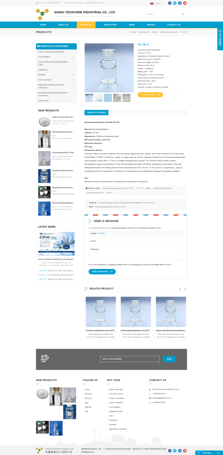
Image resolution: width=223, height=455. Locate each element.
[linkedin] (180, 3)
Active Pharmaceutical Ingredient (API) (53, 63)
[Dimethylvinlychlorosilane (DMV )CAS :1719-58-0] (42, 427)
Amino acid (43, 100)
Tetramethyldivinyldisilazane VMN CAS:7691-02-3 (63, 203)
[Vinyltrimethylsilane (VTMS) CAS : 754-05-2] (69, 395)
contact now (148, 94)
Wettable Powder (115, 411)
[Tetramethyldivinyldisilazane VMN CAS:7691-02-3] (56, 428)
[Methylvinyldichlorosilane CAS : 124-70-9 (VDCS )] (56, 396)
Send (169, 359)
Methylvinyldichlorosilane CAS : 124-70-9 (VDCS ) (63, 132)
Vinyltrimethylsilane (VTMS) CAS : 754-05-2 (63, 152)
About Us (63, 24)
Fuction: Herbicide (116, 403)
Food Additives (114, 407)
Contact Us (173, 24)
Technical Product (116, 394)
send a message (100, 271)
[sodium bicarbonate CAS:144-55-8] (42, 393)
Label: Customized (116, 389)
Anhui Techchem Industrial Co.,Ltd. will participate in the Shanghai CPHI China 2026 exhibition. (56, 259)
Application (110, 24)
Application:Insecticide (117, 429)
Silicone (155, 32)
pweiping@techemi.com (94, 3)
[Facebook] (170, 3)
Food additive (44, 56)
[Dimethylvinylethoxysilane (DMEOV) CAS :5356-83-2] (69, 412)
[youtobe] (184, 3)
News (132, 24)
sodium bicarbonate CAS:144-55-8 (63, 117)
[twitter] (175, 3)
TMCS (111, 416)
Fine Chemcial (143, 32)
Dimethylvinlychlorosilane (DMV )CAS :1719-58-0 (63, 187)
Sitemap (88, 407)
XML (86, 411)
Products (86, 24)
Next (184, 288)
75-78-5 (139, 188)
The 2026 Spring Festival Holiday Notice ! (62, 275)
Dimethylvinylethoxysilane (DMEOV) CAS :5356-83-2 (63, 170)
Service (151, 24)
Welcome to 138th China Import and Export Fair (66, 279)
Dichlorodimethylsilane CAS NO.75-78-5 (118, 188)
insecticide (113, 420)
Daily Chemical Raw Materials (51, 51)
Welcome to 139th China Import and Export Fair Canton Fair (71, 271)
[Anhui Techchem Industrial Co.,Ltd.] (76, 14)
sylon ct (109, 193)
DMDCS (148, 188)
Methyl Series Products (169, 32)
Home (43, 24)
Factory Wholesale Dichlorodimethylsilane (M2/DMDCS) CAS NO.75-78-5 (127, 203)
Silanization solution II (95, 193)
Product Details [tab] (96, 112)
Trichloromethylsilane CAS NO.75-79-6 (101, 330)
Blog (86, 403)
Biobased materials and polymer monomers (52, 94)
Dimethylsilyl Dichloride (162, 188)
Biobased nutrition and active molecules (51, 86)
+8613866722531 (53, 3)
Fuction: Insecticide (116, 398)
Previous (179, 288)
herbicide (112, 424)
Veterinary (43, 69)
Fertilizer (41, 74)
